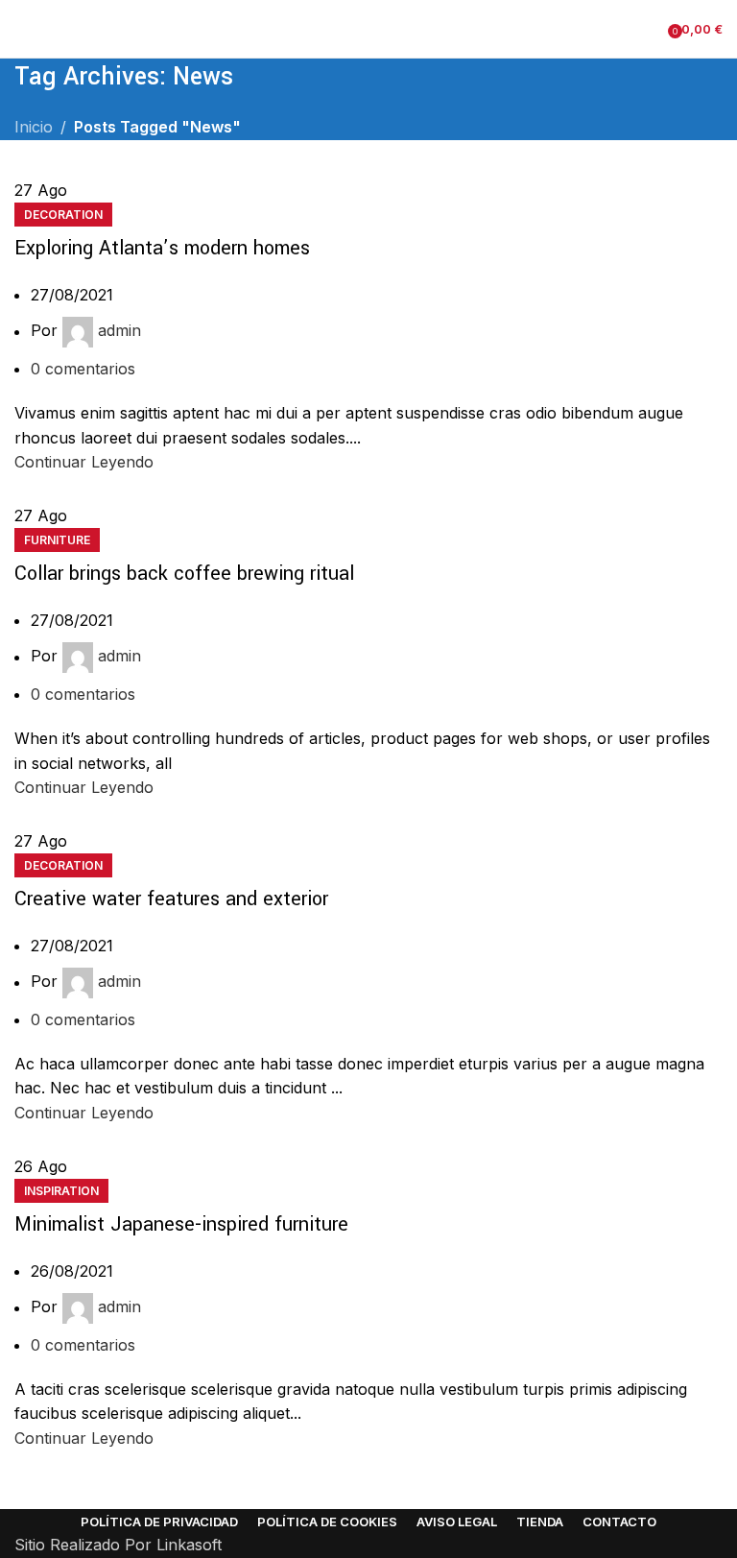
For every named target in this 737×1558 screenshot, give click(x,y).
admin (119, 331)
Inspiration (61, 1191)
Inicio (33, 126)
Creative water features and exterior (171, 899)
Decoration (63, 214)
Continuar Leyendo (84, 461)
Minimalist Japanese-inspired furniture (181, 1224)
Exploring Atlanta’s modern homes (162, 248)
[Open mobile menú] (22, 29)
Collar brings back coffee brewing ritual (184, 573)
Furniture (57, 540)
